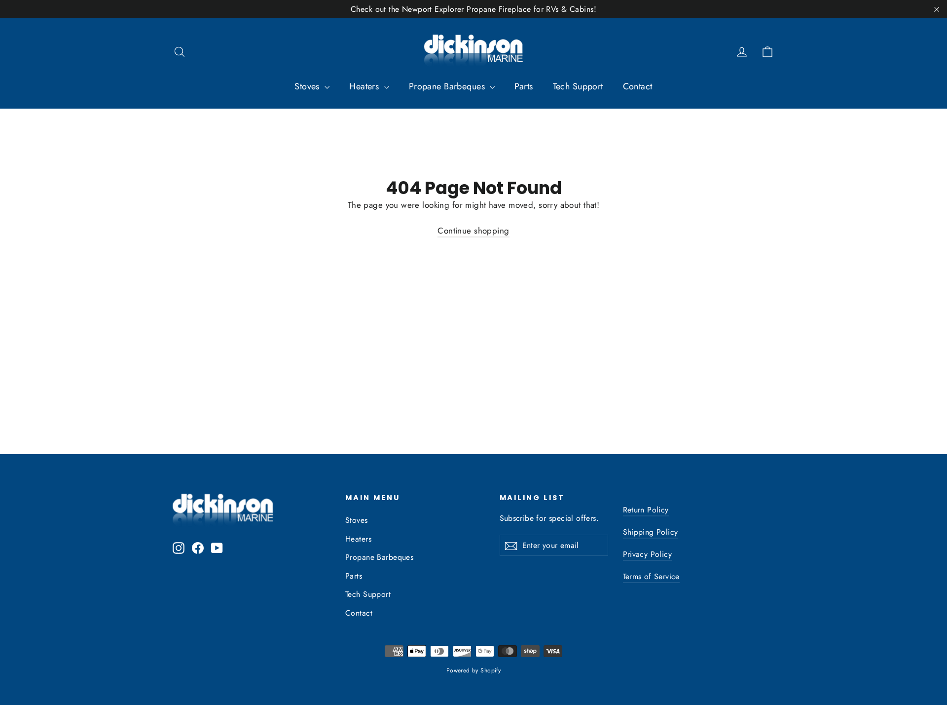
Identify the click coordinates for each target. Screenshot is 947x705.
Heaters (365, 86)
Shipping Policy (650, 532)
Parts (523, 86)
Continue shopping (473, 230)
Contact (638, 86)
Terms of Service (651, 576)
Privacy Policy (647, 554)
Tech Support (578, 86)
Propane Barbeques (448, 86)
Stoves (308, 86)
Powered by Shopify (473, 670)
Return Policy (646, 509)
